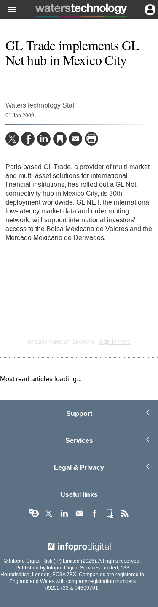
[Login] (149, 8)
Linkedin (64, 513)
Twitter (49, 513)
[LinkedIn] (44, 139)
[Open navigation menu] (8, 10)
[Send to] (75, 139)
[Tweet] (12, 139)
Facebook (94, 513)
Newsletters (79, 513)
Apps (109, 513)
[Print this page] (91, 139)
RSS (125, 513)
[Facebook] (28, 139)
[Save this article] (60, 139)
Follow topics (34, 513)
